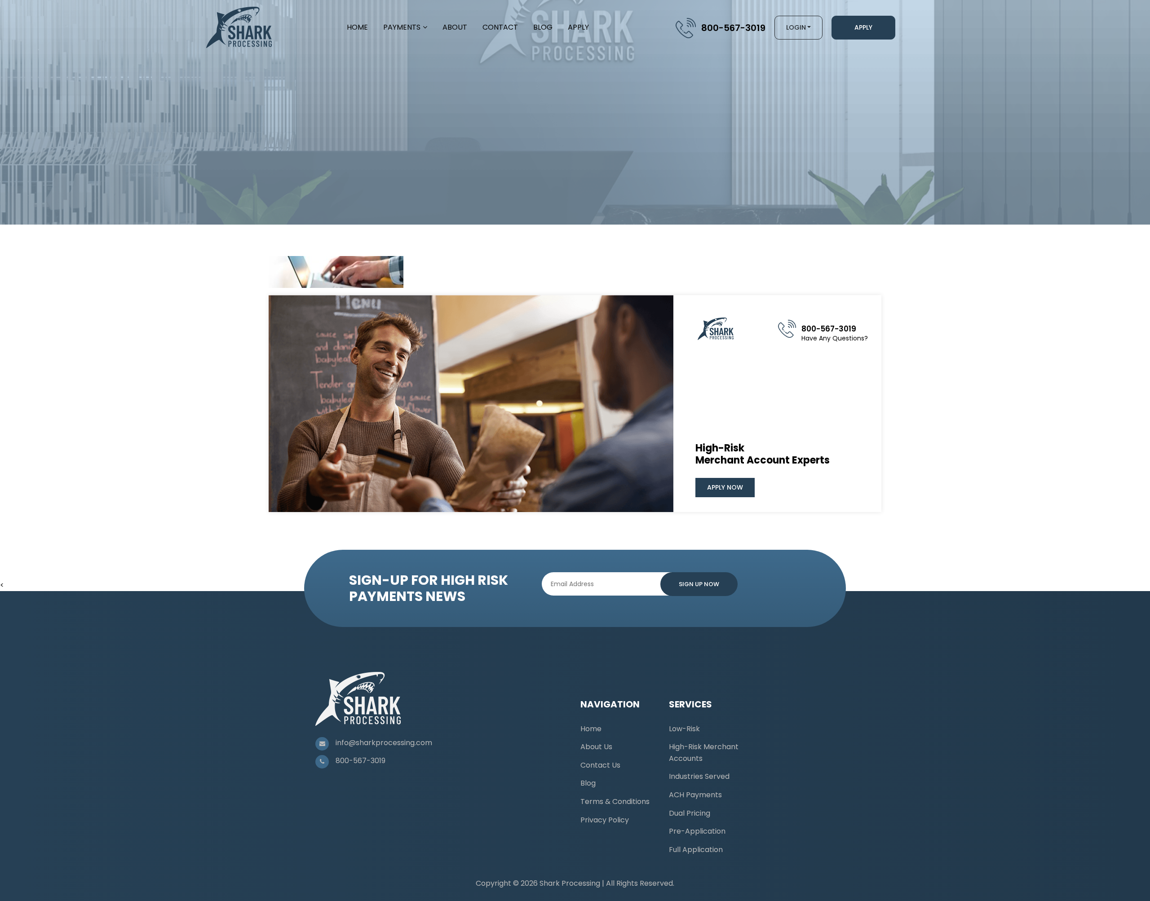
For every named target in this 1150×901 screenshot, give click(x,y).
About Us (596, 747)
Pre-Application (697, 831)
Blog (543, 27)
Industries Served (699, 776)
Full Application (696, 849)
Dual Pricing (689, 813)
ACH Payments (695, 795)
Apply (578, 27)
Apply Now (725, 487)
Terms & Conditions (615, 801)
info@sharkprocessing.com (384, 743)
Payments (401, 27)
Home (357, 27)
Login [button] (796, 27)
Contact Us (600, 765)
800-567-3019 (733, 28)
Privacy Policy (604, 820)
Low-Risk (684, 729)
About (454, 27)
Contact (500, 27)
